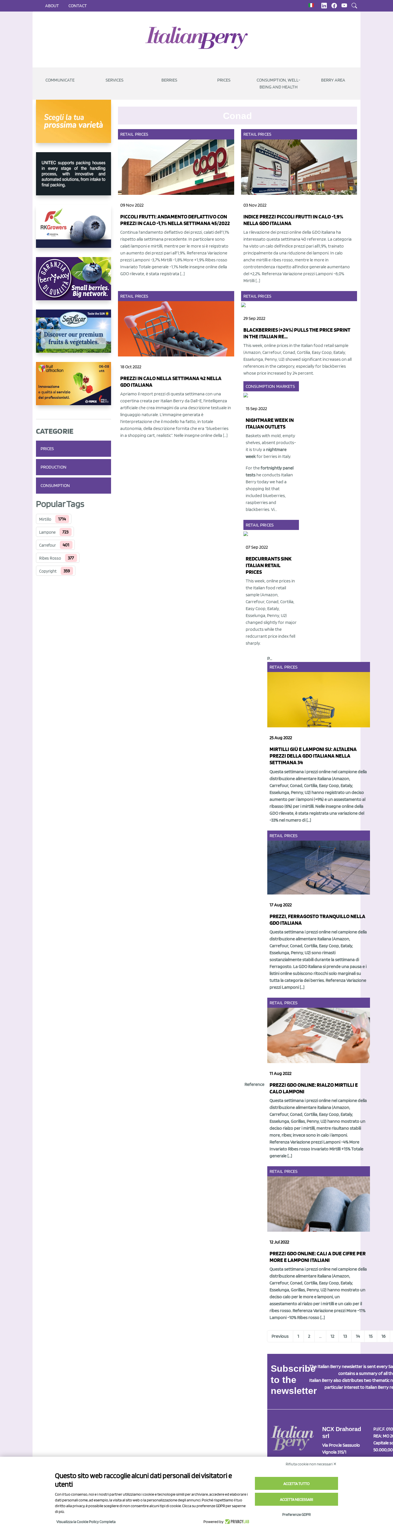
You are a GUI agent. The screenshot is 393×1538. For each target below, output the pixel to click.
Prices (223, 80)
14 (358, 1336)
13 (345, 1336)
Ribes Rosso (50, 558)
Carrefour (47, 545)
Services (114, 80)
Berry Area (333, 80)
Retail (127, 134)
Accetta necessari (296, 1499)
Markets (285, 386)
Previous (280, 1336)
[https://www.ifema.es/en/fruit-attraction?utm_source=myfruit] (73, 388)
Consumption (55, 485)
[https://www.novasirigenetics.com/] (73, 126)
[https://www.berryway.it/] (73, 283)
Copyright (48, 571)
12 (332, 1336)
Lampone (47, 532)
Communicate (60, 80)
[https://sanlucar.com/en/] (73, 336)
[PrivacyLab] (236, 1521)
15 (371, 1336)
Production (53, 467)
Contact (77, 5)
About (52, 5)
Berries (169, 80)
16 (383, 1336)
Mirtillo (45, 519)
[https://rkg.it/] (73, 231)
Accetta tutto (296, 1483)
